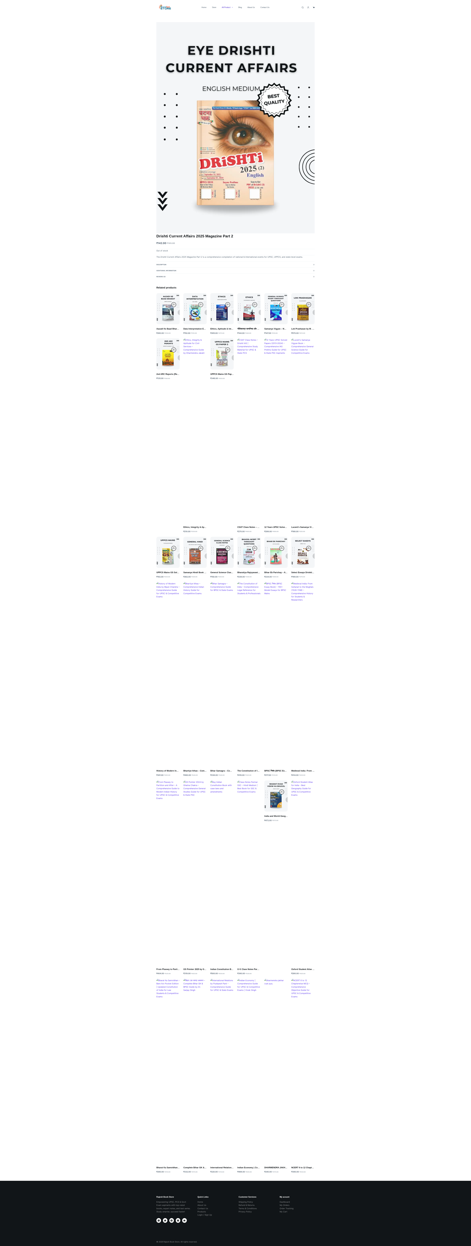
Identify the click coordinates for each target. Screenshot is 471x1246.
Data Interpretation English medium (200, 329)
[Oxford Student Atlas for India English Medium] (303, 872)
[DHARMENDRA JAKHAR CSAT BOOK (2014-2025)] (276, 1071)
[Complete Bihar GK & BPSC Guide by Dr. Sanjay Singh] (195, 1071)
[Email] (184, 1220)
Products (201, 1211)
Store (214, 7)
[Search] (303, 7)
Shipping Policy (246, 1202)
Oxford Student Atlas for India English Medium (314, 969)
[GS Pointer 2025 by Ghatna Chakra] (195, 872)
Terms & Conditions (248, 1208)
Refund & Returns (247, 1205)
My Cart (283, 1211)
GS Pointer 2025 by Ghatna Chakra (200, 969)
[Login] (308, 7)
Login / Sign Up (204, 1215)
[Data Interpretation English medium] (195, 308)
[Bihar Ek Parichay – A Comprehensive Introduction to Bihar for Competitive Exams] (276, 552)
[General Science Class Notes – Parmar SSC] (222, 552)
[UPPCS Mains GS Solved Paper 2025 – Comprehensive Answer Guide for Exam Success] (168, 552)
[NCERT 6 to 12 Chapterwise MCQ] (303, 1071)
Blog (240, 7)
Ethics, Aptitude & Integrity (223, 329)
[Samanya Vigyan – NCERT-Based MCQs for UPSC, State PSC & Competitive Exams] (276, 308)
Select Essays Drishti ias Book (306, 572)
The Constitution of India (249, 771)
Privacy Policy (245, 1211)
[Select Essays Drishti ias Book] (303, 552)
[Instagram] (178, 1220)
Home (204, 7)
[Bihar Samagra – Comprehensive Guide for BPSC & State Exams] (222, 674)
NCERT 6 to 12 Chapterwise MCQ (307, 1167)
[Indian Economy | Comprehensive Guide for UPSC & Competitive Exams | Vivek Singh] (249, 1071)
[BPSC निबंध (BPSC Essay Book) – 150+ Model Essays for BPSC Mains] (276, 674)
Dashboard (285, 1202)
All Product (226, 7)
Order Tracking (287, 1208)
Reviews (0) (161, 277)
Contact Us (264, 7)
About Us (251, 7)
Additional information (166, 271)
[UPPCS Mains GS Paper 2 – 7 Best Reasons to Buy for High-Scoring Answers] (222, 353)
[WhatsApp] (165, 1220)
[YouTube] (171, 1220)
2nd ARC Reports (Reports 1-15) (172, 374)
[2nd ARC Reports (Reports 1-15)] (168, 353)
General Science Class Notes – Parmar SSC (231, 572)
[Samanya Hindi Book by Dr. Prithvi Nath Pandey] (195, 552)
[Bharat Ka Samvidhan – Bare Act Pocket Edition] (168, 1071)
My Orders (284, 1205)
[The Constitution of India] (249, 674)
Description (161, 265)
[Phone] (158, 1220)
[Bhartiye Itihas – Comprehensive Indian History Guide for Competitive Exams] (195, 674)
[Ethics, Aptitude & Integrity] (222, 308)
